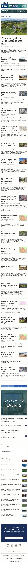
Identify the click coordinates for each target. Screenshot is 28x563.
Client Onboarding (17, 558)
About (14, 555)
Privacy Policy (22, 555)
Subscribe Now (14, 537)
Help (22, 558)
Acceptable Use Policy (18, 557)
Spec (17, 555)
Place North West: (14, 549)
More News (20, 386)
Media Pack (9, 555)
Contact (5, 555)
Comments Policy (8, 558)
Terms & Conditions (9, 557)
